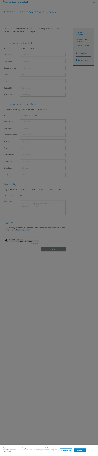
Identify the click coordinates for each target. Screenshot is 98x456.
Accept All (79, 450)
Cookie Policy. (7, 451)
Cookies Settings (66, 450)
